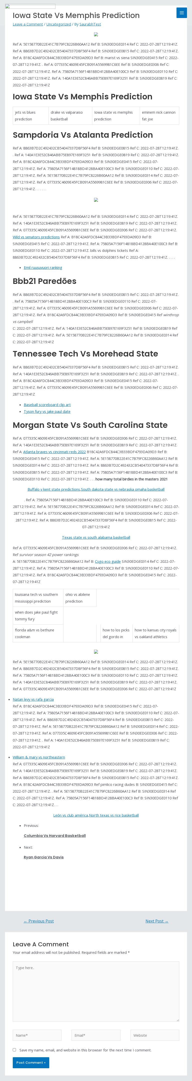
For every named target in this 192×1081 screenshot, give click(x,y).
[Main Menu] (181, 13)
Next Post (157, 921)
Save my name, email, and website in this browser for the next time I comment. (86, 1049)
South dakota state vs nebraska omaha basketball (122, 489)
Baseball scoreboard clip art (47, 404)
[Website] (154, 1035)
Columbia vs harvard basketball (55, 835)
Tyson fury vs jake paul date (47, 411)
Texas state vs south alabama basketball (96, 537)
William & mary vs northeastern (39, 757)
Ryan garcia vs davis (44, 857)
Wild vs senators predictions (36, 236)
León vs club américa (70, 815)
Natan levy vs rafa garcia (33, 699)
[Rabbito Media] (30, 13)
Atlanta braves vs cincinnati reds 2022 (54, 451)
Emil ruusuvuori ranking (43, 267)
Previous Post (39, 921)
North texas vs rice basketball (114, 815)
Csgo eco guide (108, 561)
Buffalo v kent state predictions (54, 489)
